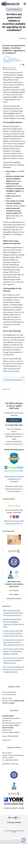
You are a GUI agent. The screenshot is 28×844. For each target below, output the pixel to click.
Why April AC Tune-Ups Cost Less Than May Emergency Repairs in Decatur (13, 660)
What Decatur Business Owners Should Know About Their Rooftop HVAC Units (13, 612)
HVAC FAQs (15, 764)
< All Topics (7, 56)
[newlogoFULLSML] (10, 2)
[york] (14, 797)
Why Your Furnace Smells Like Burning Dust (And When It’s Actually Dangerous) (13, 669)
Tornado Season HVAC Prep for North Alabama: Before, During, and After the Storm (13, 633)
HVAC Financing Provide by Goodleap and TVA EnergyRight (14, 478)
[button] (22, 64)
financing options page (11, 371)
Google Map (6, 740)
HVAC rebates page (10, 369)
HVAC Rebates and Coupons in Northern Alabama (14, 488)
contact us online (15, 361)
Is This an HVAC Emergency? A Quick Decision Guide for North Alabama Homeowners (14, 642)
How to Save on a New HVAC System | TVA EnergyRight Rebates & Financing (13, 651)
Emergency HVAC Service (14, 444)
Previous (23, 38)
